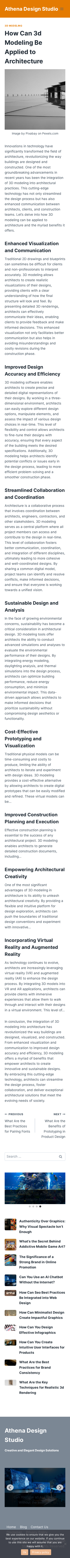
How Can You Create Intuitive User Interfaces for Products (42, 1347)
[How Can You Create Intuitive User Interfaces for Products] (10, 1343)
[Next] (59, 1487)
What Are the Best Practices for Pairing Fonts (17, 1123)
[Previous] (10, 1487)
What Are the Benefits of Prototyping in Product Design (53, 1126)
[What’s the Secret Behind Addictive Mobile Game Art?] (10, 1244)
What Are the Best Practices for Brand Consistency (35, 1367)
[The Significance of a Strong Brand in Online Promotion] (10, 1260)
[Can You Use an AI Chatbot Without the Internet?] (10, 1280)
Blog (23, 1527)
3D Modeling (13, 25)
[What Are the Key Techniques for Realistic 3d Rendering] (10, 1383)
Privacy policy (40, 1552)
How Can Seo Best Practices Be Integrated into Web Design (42, 1298)
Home (11, 1527)
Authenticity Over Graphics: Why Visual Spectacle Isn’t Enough (42, 1226)
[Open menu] (61, 9)
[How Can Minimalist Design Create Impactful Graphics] (10, 1313)
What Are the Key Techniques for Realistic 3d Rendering (41, 1387)
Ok (24, 1552)
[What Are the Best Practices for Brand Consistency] (10, 1363)
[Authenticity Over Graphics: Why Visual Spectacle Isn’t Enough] (10, 1224)
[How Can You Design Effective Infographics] (10, 1328)
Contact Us (39, 1527)
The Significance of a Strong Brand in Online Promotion (37, 1262)
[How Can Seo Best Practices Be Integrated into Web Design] (10, 1293)
